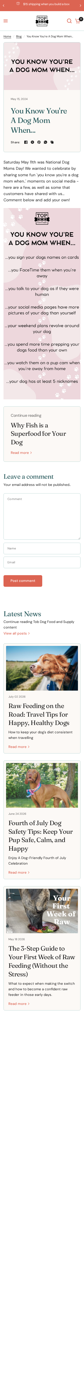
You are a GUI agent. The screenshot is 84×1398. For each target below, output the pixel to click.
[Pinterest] (39, 142)
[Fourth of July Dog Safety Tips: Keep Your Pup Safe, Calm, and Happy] (42, 785)
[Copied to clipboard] (52, 142)
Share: (15, 142)
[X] (32, 142)
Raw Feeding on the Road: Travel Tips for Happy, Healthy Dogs (39, 714)
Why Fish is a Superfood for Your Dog (38, 433)
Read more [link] (20, 453)
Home (7, 36)
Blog (19, 36)
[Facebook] (26, 142)
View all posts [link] (15, 633)
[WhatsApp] (45, 142)
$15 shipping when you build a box (46, 4)
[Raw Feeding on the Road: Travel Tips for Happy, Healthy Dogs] (42, 668)
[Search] (69, 21)
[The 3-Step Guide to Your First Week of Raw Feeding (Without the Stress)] (42, 911)
